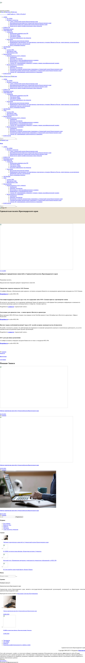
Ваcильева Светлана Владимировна (27, 593)
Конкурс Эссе (7, 525)
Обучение (6, 528)
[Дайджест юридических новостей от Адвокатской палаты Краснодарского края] (34, 407)
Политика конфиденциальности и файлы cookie (16, 645)
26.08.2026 (6, 633)
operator (4, 351)
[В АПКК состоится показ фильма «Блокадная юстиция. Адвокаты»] (9, 627)
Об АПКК (6, 642)
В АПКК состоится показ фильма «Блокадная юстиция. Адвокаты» (17, 630)
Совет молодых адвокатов (10, 529)
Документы (6, 640)
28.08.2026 (6, 614)
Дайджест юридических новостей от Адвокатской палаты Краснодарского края (19, 410)
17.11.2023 (3, 270)
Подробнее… (4, 660)
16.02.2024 (3, 468)
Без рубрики (6, 523)
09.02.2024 (3, 513)
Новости (2, 353)
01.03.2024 (3, 414)
